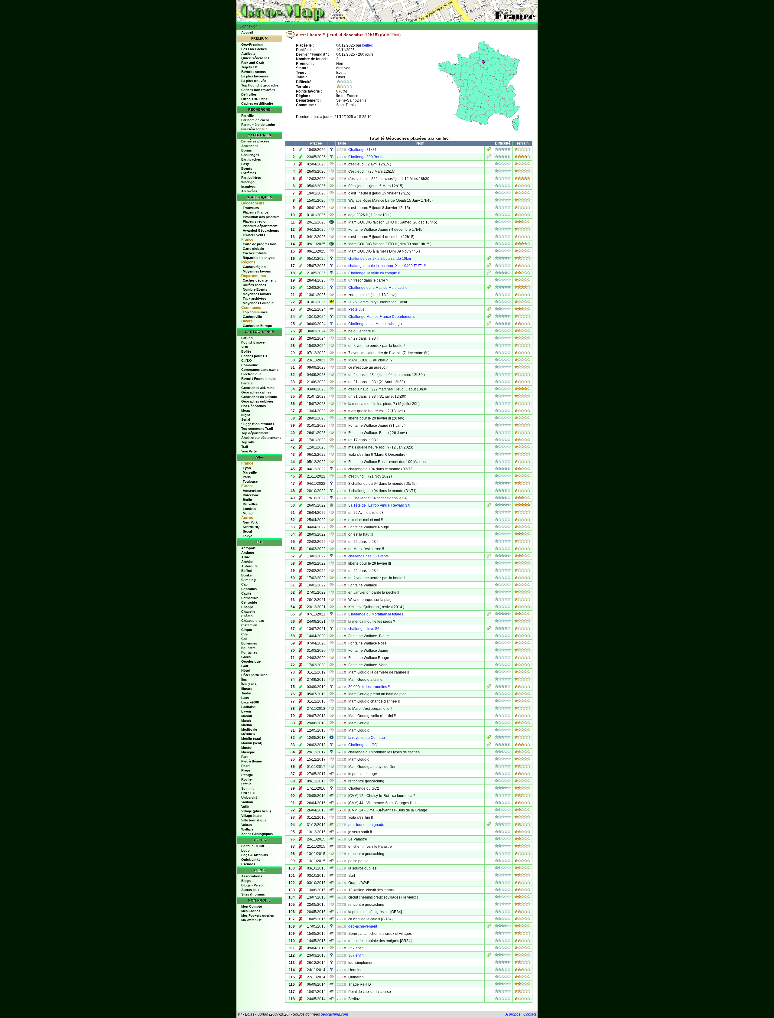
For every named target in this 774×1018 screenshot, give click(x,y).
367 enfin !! (357, 955)
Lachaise (248, 707)
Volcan (246, 825)
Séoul (247, 531)
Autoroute (249, 566)
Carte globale (253, 248)
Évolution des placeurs (261, 217)
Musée (246, 747)
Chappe (247, 607)
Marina (246, 725)
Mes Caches (250, 911)
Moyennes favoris (257, 271)
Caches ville (252, 316)
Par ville (247, 115)
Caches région (254, 267)
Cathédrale (250, 598)
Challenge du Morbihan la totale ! (375, 614)
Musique (248, 752)
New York (250, 522)
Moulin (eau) (251, 738)
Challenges (250, 155)
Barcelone (251, 495)
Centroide (249, 602)
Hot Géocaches (253, 406)
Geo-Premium (252, 44)
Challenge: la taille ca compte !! (374, 273)
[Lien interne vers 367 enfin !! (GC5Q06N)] (488, 956)
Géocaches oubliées (257, 401)
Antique (247, 552)
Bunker (247, 575)
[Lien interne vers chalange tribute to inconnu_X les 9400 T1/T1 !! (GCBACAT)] (488, 266)
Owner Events (254, 235)
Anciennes (249, 146)
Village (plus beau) (256, 811)
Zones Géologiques (257, 834)
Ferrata (246, 383)
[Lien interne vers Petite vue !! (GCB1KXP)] (488, 310)
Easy (245, 164)
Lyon (247, 468)
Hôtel (245, 670)
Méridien (248, 734)
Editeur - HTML (253, 846)
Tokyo (247, 536)
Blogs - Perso (252, 885)
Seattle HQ (251, 527)
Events (246, 168)
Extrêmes (248, 173)
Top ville (248, 442)
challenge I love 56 (363, 629)
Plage (245, 770)
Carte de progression (259, 244)
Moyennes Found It (258, 303)
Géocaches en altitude (259, 397)
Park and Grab (252, 62)
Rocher (247, 779)
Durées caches (254, 285)
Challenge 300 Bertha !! (367, 157)
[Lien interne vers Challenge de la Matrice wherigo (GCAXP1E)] (488, 324)
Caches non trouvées (258, 90)
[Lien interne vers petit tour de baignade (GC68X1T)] (488, 825)
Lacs (245, 698)
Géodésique (251, 661)
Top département (254, 433)
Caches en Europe (257, 326)
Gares (246, 657)
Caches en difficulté (257, 103)
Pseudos (248, 864)
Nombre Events (255, 289)
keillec (367, 45)
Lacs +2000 (250, 702)
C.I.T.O (246, 360)
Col (244, 639)
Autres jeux (250, 890)
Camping (248, 580)
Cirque (246, 629)
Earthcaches (251, 159)
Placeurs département (260, 226)
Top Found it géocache (259, 85)
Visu (244, 347)
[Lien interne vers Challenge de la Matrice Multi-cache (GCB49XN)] (488, 288)
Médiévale (249, 729)
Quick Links (250, 859)
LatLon (247, 338)
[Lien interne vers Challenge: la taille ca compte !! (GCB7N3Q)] (488, 274)
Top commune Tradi (257, 428)
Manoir (246, 716)
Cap (244, 584)
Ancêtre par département (261, 437)
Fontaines (249, 652)
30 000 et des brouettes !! (369, 687)
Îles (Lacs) (249, 684)
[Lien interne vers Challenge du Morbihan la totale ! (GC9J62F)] (488, 615)
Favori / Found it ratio (258, 378)
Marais (246, 720)
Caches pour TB (254, 356)
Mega (245, 410)
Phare (245, 766)
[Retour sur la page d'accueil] (387, 11)
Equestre (248, 648)
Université (249, 797)
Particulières (251, 177)
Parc (244, 757)
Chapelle (248, 611)
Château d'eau (252, 620)
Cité (244, 634)
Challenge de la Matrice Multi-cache (378, 287)
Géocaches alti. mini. (258, 388)
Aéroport (248, 548)
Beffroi (246, 571)
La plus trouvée (253, 81)
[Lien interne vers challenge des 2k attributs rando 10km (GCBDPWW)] (488, 259)
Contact (529, 1014)
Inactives (248, 186)
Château (248, 616)
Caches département (259, 280)
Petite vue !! (357, 309)
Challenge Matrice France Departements (381, 317)
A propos (513, 1014)
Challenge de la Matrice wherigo (375, 324)
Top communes (255, 312)
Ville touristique (253, 820)
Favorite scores (253, 71)
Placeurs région (255, 221)
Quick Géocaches (255, 58)
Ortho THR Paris (254, 99)
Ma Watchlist (251, 920)
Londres (249, 509)
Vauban (247, 802)
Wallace (247, 829)
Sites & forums (253, 894)
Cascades (249, 589)
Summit (247, 788)
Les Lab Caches (254, 49)
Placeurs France (255, 212)
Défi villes (249, 94)
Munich (249, 513)
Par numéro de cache (258, 124)
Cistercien (249, 625)
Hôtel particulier (254, 675)
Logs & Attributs (254, 855)
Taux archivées (254, 298)
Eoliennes (249, 643)
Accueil (247, 32)
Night (245, 415)
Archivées (249, 191)
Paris (247, 477)
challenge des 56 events (368, 556)
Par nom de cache (255, 120)
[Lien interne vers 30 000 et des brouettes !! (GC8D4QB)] (488, 687)
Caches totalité (255, 253)
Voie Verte (249, 451)
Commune (249, 365)
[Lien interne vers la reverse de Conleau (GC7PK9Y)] (488, 738)
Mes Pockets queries (257, 915)
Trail (244, 447)
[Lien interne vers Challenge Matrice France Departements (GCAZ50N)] (488, 317)
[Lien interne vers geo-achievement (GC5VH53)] (488, 927)
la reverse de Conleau (366, 738)
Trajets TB (249, 67)
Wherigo (248, 182)
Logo (245, 850)
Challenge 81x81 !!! (364, 150)
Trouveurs (251, 208)
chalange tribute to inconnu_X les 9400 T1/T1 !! (387, 266)
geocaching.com (334, 1014)
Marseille (250, 472)
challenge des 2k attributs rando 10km (379, 258)
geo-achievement (362, 926)
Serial (245, 419)
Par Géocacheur (254, 129)
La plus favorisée (254, 76)
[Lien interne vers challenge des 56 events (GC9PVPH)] (488, 557)
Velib (245, 806)
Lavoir (246, 711)
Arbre (245, 557)
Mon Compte (251, 906)
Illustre (246, 688)
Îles (244, 679)
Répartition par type (259, 257)
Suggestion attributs (257, 424)
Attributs (248, 53)
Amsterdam (252, 490)
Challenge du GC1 (363, 745)
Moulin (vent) (251, 743)
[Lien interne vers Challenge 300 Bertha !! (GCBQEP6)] (488, 157)
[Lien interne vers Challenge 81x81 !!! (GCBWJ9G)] (488, 150)
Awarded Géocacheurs (261, 230)
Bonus (246, 150)
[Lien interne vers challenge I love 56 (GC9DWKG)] (488, 629)
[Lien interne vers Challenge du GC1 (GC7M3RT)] (488, 745)
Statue (246, 784)
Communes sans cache (259, 369)
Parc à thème (251, 761)
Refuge (247, 775)
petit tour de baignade (366, 825)
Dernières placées (255, 141)
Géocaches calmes (256, 392)
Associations (251, 876)
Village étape (251, 815)
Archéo (247, 561)
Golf (244, 666)
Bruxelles (250, 504)
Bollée (246, 351)
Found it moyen (254, 342)
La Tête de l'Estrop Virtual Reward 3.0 (379, 505)
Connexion (248, 26)
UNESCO (248, 793)
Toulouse (250, 481)
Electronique (251, 374)
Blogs (246, 881)
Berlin (247, 499)
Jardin (246, 693)
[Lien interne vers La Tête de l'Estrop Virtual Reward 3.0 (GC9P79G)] (488, 506)
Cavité (246, 593)
